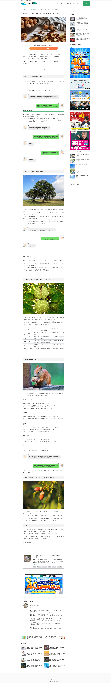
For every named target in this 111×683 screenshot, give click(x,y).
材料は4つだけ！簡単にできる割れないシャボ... (82, 166)
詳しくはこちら (43, 48)
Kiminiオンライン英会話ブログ (55, 681)
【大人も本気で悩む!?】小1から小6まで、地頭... (82, 155)
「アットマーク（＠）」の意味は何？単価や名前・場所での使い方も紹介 (82, 29)
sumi (31, 604)
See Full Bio (35, 564)
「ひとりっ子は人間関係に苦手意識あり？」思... (82, 160)
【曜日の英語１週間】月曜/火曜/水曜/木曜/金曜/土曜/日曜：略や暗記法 (82, 18)
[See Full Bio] (39, 564)
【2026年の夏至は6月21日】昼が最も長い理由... (82, 176)
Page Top (55, 676)
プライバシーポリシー (66, 679)
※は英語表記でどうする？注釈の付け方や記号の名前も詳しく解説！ (82, 34)
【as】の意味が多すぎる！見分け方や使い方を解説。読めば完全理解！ (83, 39)
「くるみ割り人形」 (39, 470)
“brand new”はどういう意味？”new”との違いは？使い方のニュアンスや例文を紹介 (83, 23)
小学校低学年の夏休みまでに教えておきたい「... (82, 171)
